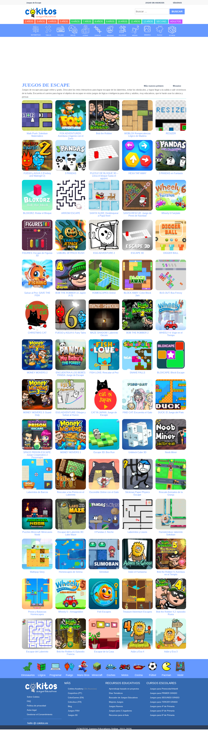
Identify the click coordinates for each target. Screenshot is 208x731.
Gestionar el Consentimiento (39, 714)
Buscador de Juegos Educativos (123, 697)
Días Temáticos (116, 693)
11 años (135, 21)
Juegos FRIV (74, 711)
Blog (70, 706)
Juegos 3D (73, 715)
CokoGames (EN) (76, 697)
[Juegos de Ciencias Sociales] (110, 30)
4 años (52, 21)
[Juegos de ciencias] (98, 30)
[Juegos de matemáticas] (36, 30)
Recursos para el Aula (119, 715)
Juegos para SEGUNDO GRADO (164, 697)
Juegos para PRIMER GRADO (163, 693)
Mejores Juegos (116, 702)
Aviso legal (32, 710)
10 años (122, 21)
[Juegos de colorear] (122, 30)
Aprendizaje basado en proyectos (124, 689)
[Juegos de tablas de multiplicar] (48, 30)
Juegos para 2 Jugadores (120, 711)
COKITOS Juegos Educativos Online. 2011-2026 (104, 728)
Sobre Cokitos (33, 697)
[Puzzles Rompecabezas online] (160, 30)
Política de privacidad (36, 705)
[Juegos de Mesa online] (172, 30)
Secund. (161, 21)
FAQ (29, 701)
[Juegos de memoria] (147, 30)
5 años (64, 21)
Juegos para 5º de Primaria (162, 711)
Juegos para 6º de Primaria (162, 715)
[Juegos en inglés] (73, 30)
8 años (99, 21)
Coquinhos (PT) (75, 693)
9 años (110, 21)
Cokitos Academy (75, 689)
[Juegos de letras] (85, 30)
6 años (75, 21)
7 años (87, 21)
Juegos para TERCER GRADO (164, 702)
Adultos (175, 21)
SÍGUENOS (177, 3)
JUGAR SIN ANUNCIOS (154, 3)
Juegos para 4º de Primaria (162, 706)
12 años (148, 21)
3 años (41, 21)
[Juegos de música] (135, 30)
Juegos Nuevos (116, 706)
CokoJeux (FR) (75, 702)
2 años (29, 21)
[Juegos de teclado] (60, 30)
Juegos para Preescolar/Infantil (164, 689)
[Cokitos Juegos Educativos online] (42, 12)
